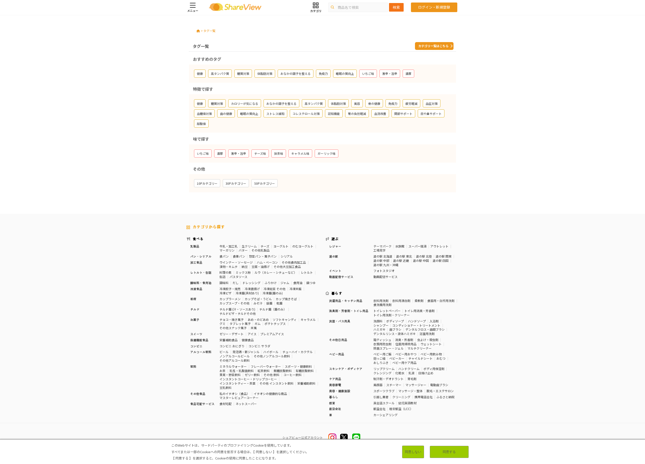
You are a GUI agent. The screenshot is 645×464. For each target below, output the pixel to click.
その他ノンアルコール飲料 (272, 356)
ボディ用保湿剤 (434, 368)
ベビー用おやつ (405, 354)
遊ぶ (335, 238)
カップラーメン (230, 299)
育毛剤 (411, 379)
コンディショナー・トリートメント (416, 325)
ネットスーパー (246, 403)
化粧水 (399, 373)
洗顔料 (377, 321)
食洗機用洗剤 (382, 304)
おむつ (440, 358)
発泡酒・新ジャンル (246, 352)
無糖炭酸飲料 (283, 370)
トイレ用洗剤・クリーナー (391, 315)
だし (236, 283)
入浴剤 (434, 321)
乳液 (411, 373)
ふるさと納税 (445, 397)
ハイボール (270, 352)
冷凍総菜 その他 (274, 289)
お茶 (222, 370)
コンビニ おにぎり (231, 346)
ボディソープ (395, 321)
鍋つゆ (310, 283)
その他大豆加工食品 (287, 266)
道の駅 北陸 (424, 256)
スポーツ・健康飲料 (298, 366)
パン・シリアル (200, 256)
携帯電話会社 (423, 397)
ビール (224, 352)
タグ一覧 (209, 30)
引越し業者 (381, 397)
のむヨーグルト (302, 246)
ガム (257, 323)
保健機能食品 (199, 340)
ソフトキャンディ (285, 319)
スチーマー (393, 385)
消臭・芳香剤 (404, 339)
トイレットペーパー (387, 310)
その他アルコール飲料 (234, 360)
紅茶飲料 (263, 370)
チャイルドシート (420, 358)
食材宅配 (225, 403)
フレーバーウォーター (266, 366)
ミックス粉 (243, 272)
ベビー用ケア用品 (404, 362)
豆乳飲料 (225, 387)
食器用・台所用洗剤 (441, 300)
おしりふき (381, 362)
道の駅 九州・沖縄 (385, 265)
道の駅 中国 (421, 260)
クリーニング (401, 397)
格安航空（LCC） (401, 409)
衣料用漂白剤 (401, 300)
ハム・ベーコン (267, 262)
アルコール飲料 (200, 352)
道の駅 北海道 (382, 256)
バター (243, 250)
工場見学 (379, 250)
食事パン (239, 256)
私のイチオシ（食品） (234, 393)
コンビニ (196, 346)
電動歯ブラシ (439, 385)
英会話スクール (384, 403)
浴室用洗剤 (427, 333)
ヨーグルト (280, 246)
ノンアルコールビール (234, 356)
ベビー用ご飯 (382, 354)
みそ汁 (258, 303)
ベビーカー (396, 358)
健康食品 (248, 340)
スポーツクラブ (384, 391)
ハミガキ (379, 329)
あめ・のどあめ (258, 319)
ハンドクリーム (409, 368)
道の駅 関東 (444, 256)
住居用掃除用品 (405, 344)
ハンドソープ (417, 321)
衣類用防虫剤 (382, 344)
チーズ (265, 246)
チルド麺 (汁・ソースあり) (237, 309)
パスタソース (238, 276)
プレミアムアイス (272, 334)
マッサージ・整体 (410, 391)
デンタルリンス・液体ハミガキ (394, 333)
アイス (252, 334)
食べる (198, 238)
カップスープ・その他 (234, 303)
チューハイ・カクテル (297, 352)
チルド (194, 309)
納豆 (245, 266)
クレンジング (382, 373)
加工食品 (196, 262)
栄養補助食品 (228, 340)
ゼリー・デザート (231, 334)
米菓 (254, 328)
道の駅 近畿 (401, 260)
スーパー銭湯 (417, 246)
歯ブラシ (395, 329)
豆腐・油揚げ (260, 266)
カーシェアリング (385, 415)
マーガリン (227, 250)
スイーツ (196, 334)
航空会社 (379, 409)
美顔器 (377, 385)
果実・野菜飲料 (230, 375)
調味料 (224, 283)
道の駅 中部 (381, 260)
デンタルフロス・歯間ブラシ (425, 329)
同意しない (413, 452)
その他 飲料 (271, 375)
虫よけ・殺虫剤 (427, 339)
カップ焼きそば (286, 299)
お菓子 (194, 319)
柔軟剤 (419, 300)
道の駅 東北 (404, 256)
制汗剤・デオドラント (388, 379)
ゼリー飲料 (252, 375)
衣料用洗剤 (381, 300)
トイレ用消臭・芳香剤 (419, 310)
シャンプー (381, 325)
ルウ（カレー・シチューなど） (275, 272)
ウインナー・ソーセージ (236, 262)
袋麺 (269, 303)
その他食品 (197, 393)
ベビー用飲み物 (431, 354)
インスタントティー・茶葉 (237, 383)
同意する (449, 452)
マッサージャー (415, 385)
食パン (224, 256)
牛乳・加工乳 (228, 246)
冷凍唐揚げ (252, 289)
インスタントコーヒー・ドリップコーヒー (248, 379)
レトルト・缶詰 (200, 272)
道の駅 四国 (440, 260)
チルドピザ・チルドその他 (237, 313)
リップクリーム (384, 368)
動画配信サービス (385, 276)
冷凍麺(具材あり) (247, 293)
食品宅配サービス (202, 403)
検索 (396, 7)
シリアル (287, 256)
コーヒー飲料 (292, 375)
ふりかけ (271, 283)
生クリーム (249, 246)
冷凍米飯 (295, 289)
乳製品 (194, 246)
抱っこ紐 (379, 358)
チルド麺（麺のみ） (272, 309)
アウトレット (439, 246)
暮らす (336, 293)
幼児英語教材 (407, 403)
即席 (193, 299)
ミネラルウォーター (233, 366)
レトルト (307, 272)
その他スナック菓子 (233, 328)
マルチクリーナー (419, 348)
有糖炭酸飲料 (305, 370)
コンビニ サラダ (259, 346)
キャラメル (308, 319)
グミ (222, 323)
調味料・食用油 (200, 283)
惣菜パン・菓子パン (263, 256)
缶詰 (222, 276)
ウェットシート (431, 344)
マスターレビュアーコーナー (239, 397)
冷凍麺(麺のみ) (273, 293)
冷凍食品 (196, 289)
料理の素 (225, 272)
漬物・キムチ (228, 266)
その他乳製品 (260, 250)
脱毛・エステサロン (440, 391)
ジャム (284, 283)
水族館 (399, 246)
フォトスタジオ (384, 270)
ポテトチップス (275, 323)
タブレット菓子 (240, 323)
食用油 (297, 283)
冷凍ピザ (225, 293)
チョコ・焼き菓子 (231, 319)
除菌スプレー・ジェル (388, 348)
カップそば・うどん (258, 299)
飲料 (193, 366)
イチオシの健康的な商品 (270, 393)
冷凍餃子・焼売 (230, 289)
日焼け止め (425, 373)
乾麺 (279, 303)
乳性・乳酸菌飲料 (242, 370)
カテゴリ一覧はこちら (433, 46)
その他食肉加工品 (294, 262)
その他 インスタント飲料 (277, 383)
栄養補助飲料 (306, 383)
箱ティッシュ (382, 339)
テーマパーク (382, 246)
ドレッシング (251, 283)
